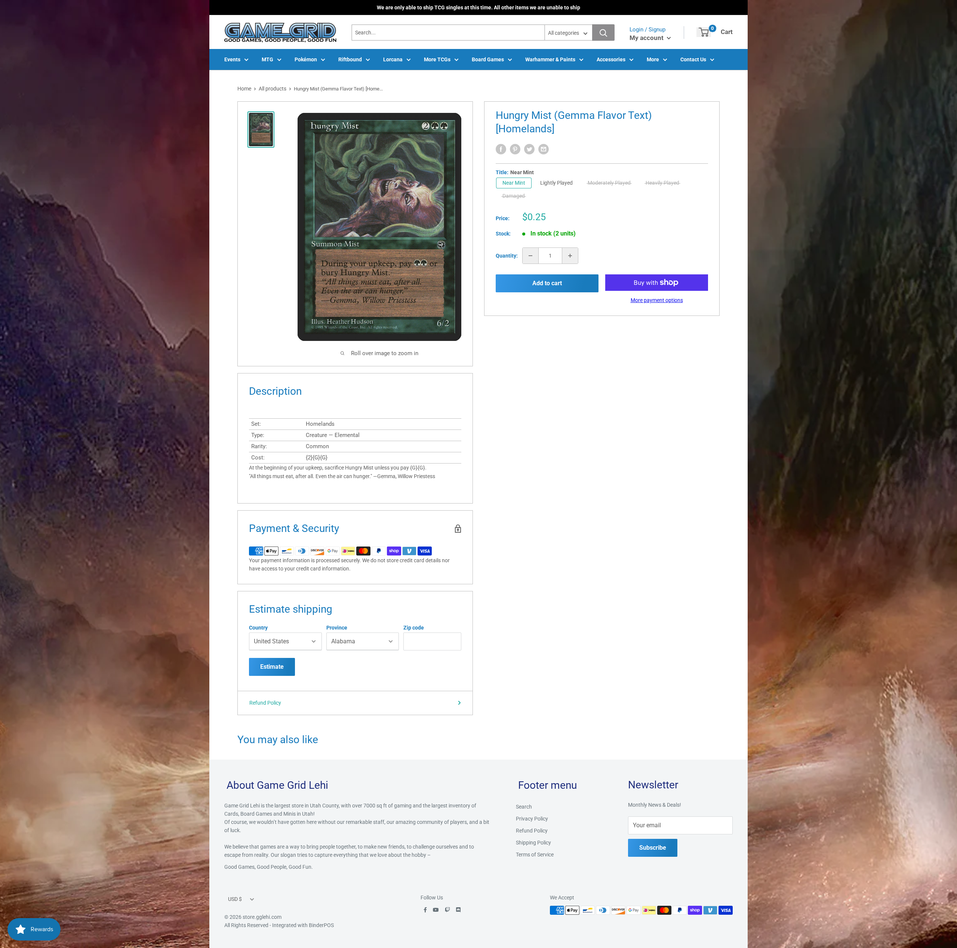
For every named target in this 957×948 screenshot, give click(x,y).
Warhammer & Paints (550, 59)
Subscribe (652, 847)
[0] (703, 32)
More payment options (657, 300)
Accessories (611, 59)
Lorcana (393, 59)
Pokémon (306, 59)
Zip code (413, 627)
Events (232, 59)
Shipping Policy (533, 843)
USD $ (235, 899)
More (653, 59)
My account (647, 37)
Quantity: (507, 256)
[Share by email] (543, 149)
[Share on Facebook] (501, 149)
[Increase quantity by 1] (570, 256)
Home (244, 89)
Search (524, 807)
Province (336, 627)
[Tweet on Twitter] (529, 149)
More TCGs (437, 59)
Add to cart (547, 283)
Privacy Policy (532, 819)
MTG (267, 59)
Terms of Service (535, 855)
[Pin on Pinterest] (515, 149)
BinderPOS (321, 925)
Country (258, 627)
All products (272, 89)
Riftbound (350, 59)
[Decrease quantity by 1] (530, 256)
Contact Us (693, 59)
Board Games (488, 59)
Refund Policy (265, 703)
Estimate (272, 666)
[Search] (603, 32)
